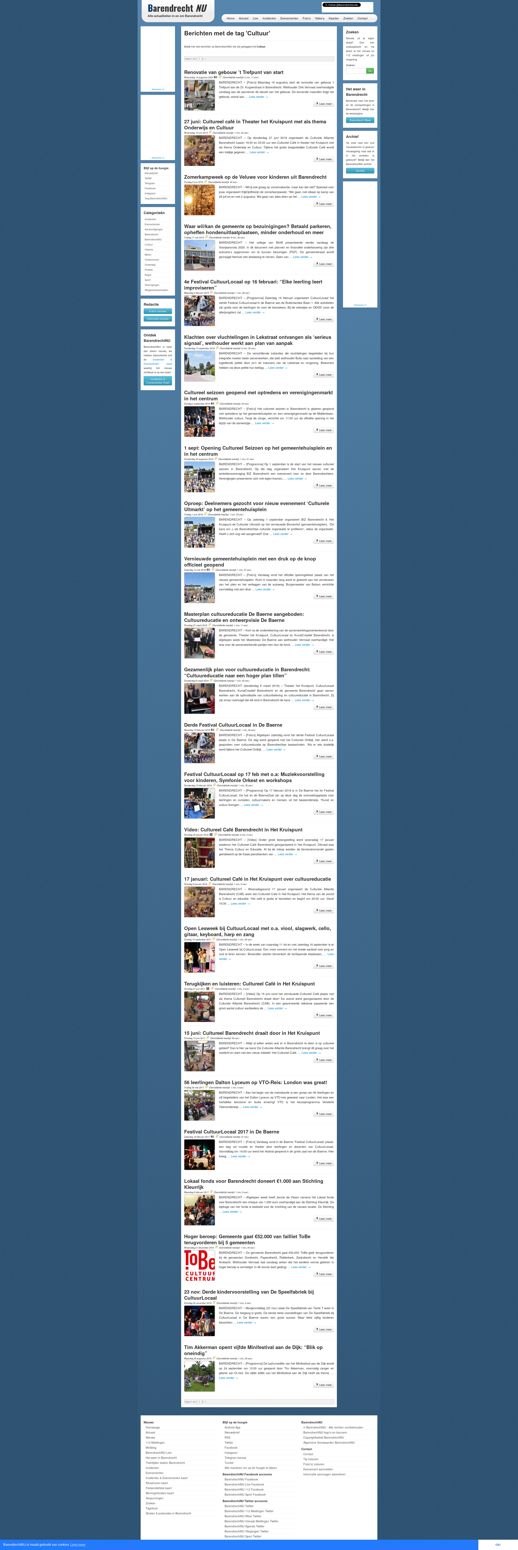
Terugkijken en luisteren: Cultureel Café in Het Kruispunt (249, 983)
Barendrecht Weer (360, 120)
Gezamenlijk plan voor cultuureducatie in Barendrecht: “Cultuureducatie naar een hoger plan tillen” (247, 672)
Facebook (150, 188)
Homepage (153, 1427)
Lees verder (258, 96)
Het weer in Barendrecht (161, 1458)
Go (370, 71)
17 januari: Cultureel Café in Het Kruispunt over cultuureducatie (257, 878)
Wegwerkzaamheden (156, 290)
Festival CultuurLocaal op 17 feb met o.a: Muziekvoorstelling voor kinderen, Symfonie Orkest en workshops (254, 777)
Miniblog (151, 1447)
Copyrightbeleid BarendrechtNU (323, 1437)
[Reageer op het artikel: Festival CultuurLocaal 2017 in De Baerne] (217, 1136)
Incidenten (269, 18)
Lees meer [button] (78, 1544)
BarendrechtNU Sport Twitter (243, 1536)
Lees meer (325, 104)
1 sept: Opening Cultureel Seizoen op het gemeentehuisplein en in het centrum (258, 450)
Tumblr (229, 1463)
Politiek (149, 269)
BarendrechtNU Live (159, 1453)
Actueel (243, 18)
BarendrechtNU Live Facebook (244, 1484)
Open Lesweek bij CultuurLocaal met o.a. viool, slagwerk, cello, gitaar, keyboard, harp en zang (257, 931)
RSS (227, 1437)
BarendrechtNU (153, 239)
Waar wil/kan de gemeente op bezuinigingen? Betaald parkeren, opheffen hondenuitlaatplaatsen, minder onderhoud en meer (257, 229)
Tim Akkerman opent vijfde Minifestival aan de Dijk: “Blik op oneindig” (253, 1350)
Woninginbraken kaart (160, 1493)
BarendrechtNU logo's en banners (325, 1432)
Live (255, 18)
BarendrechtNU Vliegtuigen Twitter (247, 1531)
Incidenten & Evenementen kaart (167, 1478)
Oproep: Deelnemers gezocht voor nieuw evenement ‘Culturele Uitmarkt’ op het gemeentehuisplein (256, 506)
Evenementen (289, 18)
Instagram (150, 193)
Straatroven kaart (157, 1483)
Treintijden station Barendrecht (165, 1463)
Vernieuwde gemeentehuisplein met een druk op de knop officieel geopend (250, 561)
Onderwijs (150, 264)
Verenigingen (152, 285)
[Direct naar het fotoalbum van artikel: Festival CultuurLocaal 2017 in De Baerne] (212, 1136)
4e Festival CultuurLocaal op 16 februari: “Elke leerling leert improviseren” (253, 284)
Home (231, 18)
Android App (232, 1427)
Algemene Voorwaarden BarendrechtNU (329, 1442)
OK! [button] (498, 1544)
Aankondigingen (154, 229)
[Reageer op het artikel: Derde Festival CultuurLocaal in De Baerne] (217, 730)
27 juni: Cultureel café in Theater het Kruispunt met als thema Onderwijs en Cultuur (255, 124)
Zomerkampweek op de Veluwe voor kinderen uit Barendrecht (255, 176)
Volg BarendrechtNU (156, 198)
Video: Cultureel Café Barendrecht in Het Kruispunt (243, 829)
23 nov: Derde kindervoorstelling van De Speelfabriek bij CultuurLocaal (249, 1294)
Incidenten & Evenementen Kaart (158, 380)
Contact (362, 18)
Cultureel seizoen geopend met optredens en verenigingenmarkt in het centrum (258, 395)
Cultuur (149, 244)
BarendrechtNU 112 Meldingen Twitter (249, 1511)
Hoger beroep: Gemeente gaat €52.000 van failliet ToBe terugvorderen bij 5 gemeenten (247, 1239)
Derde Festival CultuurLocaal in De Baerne (233, 724)
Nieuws (150, 1437)
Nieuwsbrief (151, 173)
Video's (319, 18)
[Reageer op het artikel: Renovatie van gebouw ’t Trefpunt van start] (220, 77)
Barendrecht (151, 234)
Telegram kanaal (235, 1458)
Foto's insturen (158, 311)
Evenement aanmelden (318, 1469)
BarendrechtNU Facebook (241, 1479)
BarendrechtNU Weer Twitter (243, 1516)
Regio (148, 274)
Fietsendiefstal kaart (159, 1488)
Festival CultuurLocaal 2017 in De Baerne (231, 1131)
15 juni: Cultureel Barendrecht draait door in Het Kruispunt (252, 1032)
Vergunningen (154, 1498)
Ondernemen (152, 259)
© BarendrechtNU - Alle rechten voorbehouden (333, 1427)
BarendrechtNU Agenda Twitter (244, 1526)
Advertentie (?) (158, 89)
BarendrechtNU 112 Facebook (244, 1489)
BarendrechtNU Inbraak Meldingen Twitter (251, 1521)
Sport (148, 279)
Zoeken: (351, 65)
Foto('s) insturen (313, 1464)
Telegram (150, 183)
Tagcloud (151, 1508)
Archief (360, 170)
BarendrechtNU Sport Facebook (245, 1494)
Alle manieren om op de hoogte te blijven (251, 1468)
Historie (149, 249)
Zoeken (348, 18)
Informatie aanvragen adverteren (324, 1474)
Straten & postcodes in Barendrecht (168, 1513)
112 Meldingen (155, 1442)
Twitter (148, 178)
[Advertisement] (158, 57)
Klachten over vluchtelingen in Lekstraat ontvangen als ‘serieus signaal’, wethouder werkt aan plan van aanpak (257, 339)
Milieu (148, 254)
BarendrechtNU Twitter (239, 1506)
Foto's (307, 18)
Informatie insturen (158, 318)
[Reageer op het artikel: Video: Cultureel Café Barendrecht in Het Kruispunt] (215, 834)
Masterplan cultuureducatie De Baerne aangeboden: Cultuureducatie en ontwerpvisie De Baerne (244, 616)
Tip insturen (310, 1459)
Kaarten (334, 18)
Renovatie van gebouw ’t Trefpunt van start (233, 72)
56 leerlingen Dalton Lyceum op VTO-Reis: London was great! (255, 1082)
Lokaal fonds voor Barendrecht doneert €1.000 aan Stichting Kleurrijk (253, 1183)
